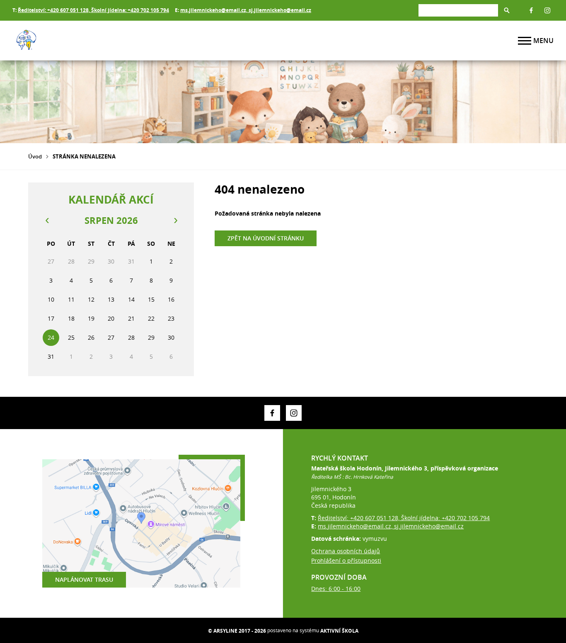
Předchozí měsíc (47, 220)
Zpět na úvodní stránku (265, 238)
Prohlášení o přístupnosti (346, 560)
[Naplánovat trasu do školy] (141, 523)
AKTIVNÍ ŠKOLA (339, 630)
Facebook (531, 10)
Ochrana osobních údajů (345, 551)
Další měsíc (175, 220)
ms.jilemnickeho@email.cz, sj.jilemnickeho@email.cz (245, 10)
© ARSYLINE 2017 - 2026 (237, 630)
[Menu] (524, 41)
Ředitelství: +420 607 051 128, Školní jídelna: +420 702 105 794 (93, 10)
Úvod (35, 156)
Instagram (547, 10)
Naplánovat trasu (84, 579)
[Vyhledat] (507, 10)
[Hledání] (458, 10)
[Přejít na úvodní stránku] (62, 40)
